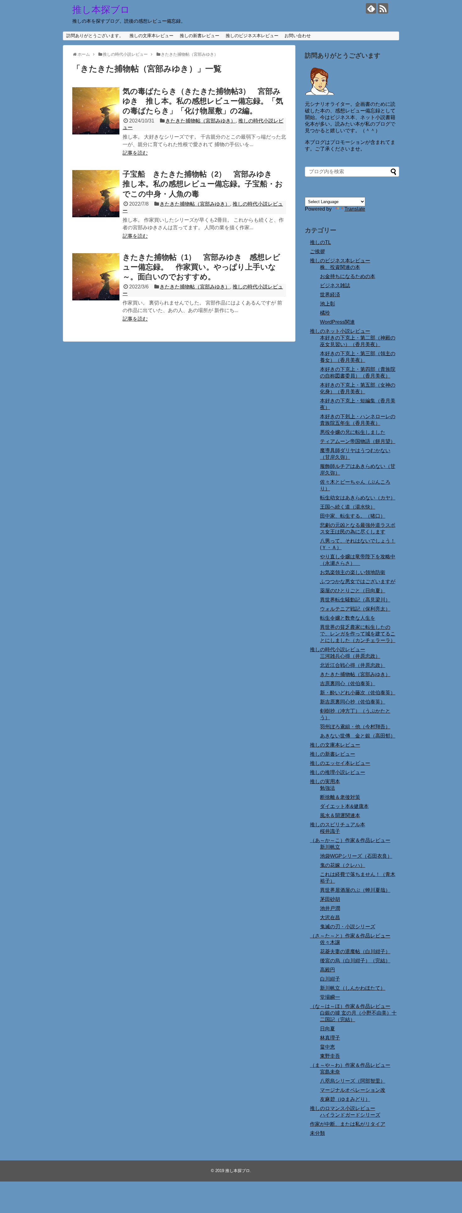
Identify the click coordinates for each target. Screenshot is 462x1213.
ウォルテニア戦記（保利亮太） (355, 609)
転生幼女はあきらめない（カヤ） (357, 497)
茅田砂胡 (330, 899)
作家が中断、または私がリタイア (347, 1124)
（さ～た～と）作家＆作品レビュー (350, 935)
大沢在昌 (330, 917)
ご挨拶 (317, 251)
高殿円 (327, 969)
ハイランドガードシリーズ (350, 1115)
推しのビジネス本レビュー (252, 35)
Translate (354, 209)
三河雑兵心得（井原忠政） (350, 656)
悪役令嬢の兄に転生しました (352, 432)
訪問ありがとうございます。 (95, 35)
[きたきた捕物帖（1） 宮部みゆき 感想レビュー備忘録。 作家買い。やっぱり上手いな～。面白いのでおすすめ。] (95, 276)
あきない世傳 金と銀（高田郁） (357, 735)
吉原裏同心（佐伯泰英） (347, 683)
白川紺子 (330, 979)
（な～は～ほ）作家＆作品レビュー (350, 1006)
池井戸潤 (330, 908)
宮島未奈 (330, 1071)
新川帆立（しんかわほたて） (352, 988)
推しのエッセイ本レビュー (340, 763)
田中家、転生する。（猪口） (352, 516)
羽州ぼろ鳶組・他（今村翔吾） (355, 726)
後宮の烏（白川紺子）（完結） (355, 960)
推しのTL (320, 242)
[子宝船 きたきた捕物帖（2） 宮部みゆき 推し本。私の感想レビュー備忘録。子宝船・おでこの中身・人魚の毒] (95, 193)
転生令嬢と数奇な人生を (347, 618)
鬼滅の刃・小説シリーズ (347, 926)
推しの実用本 (325, 781)
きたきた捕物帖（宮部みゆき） (200, 120)
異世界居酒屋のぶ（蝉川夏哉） (355, 890)
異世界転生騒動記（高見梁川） (355, 599)
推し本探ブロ (101, 9)
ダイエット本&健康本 (344, 806)
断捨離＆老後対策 (340, 797)
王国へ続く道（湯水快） (347, 507)
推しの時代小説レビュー (337, 649)
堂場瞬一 (330, 997)
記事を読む (135, 153)
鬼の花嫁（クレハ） (342, 865)
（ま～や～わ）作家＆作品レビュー (350, 1065)
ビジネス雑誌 (335, 285)
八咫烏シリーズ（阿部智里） (352, 1081)
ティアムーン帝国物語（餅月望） (357, 441)
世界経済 (330, 294)
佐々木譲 (330, 942)
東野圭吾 (330, 1056)
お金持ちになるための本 (347, 276)
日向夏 (327, 1028)
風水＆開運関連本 (340, 815)
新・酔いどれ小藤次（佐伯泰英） (357, 692)
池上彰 (327, 303)
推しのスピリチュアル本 (337, 824)
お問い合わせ (297, 35)
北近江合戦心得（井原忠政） (352, 665)
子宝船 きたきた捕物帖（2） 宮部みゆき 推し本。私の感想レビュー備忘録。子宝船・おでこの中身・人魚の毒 (203, 184)
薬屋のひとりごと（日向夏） (352, 590)
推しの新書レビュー (199, 35)
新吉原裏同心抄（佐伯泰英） (352, 701)
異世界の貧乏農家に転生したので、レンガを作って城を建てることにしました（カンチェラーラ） (357, 633)
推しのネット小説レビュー (340, 331)
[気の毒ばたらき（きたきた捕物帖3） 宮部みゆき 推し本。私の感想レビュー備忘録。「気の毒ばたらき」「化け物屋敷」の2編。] (95, 110)
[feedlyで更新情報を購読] (371, 8)
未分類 (317, 1133)
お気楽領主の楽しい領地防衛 (352, 572)
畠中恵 (327, 1047)
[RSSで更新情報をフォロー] (383, 8)
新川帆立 (330, 847)
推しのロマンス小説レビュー (342, 1108)
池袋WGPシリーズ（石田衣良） (356, 856)
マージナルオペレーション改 (352, 1090)
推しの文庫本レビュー (151, 35)
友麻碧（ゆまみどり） (345, 1099)
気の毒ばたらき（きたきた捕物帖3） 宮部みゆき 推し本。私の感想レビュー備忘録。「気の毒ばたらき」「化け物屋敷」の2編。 (203, 101)
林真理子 (330, 1037)
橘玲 (325, 313)
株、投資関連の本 (340, 267)
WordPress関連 (337, 322)
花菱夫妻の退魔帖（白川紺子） (355, 951)
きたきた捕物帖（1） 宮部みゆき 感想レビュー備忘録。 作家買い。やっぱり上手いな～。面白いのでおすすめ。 (201, 267)
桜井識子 (330, 831)
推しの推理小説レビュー (337, 772)
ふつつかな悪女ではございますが (357, 581)
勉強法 (327, 788)
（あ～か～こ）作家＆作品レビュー (350, 840)
